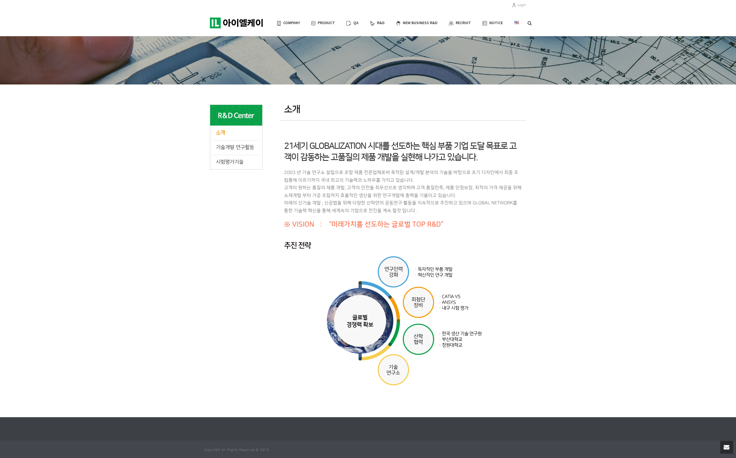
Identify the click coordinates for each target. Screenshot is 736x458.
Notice (496, 22)
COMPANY (291, 22)
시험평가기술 (230, 162)
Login (522, 5)
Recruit (463, 22)
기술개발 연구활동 (235, 147)
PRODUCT (326, 22)
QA (356, 22)
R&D (380, 22)
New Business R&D (420, 22)
